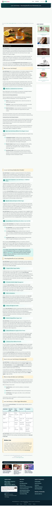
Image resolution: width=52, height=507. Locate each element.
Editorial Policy (23, 485)
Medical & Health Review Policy (26, 487)
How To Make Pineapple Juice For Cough (43, 45)
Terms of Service (38, 483)
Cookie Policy (5, 490)
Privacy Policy (37, 481)
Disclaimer (37, 485)
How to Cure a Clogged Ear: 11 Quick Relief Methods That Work (43, 34)
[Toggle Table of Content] (31, 46)
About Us (21, 481)
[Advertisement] (26, 14)
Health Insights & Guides (20, 457)
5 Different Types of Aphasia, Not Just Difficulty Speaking (43, 69)
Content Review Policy (24, 488)
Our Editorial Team (23, 483)
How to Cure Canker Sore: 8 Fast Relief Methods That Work (43, 57)
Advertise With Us (38, 493)
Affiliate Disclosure (38, 487)
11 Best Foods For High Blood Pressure (43, 80)
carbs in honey (10, 252)
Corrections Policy (23, 493)
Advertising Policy (38, 488)
